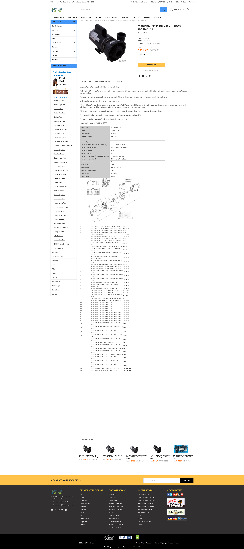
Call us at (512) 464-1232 (60, 502)
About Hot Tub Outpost (116, 525)
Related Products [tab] (87, 439)
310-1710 (126, 302)
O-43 (124, 230)
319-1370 (126, 266)
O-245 (125, 232)
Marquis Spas (56, 281)
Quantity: (141, 54)
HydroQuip (55, 260)
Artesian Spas (56, 286)
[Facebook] (139, 75)
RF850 (125, 249)
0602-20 (125, 226)
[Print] (146, 75)
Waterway (55, 252)
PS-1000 (125, 292)
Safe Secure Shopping (115, 509)
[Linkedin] (65, 509)
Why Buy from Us (114, 518)
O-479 (125, 264)
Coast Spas (55, 290)
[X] (55, 509)
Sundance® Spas (57, 256)
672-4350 (126, 253)
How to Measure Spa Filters (146, 497)
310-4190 (126, 282)
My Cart (82, 497)
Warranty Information (103, 82)
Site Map (111, 512)
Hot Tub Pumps (84, 518)
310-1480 (126, 314)
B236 (124, 351)
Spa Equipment (58, 17)
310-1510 (126, 320)
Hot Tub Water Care (144, 494)
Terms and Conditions (152, 543)
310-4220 (126, 271)
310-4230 (126, 285)
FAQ (139, 515)
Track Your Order (114, 515)
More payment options (151, 70)
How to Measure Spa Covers (146, 500)
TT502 (125, 354)
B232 (124, 339)
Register (191, 2)
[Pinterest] (149, 75)
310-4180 (126, 288)
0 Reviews (119, 82)
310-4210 (126, 275)
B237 (124, 323)
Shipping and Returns (115, 503)
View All (54, 294)
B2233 (125, 342)
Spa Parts (72, 17)
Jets (81, 515)
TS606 (125, 335)
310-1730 (126, 306)
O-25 (124, 238)
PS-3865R (126, 290)
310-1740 (126, 308)
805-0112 (126, 236)
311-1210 (126, 261)
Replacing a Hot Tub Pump (146, 503)
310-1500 (126, 316)
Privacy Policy (113, 497)
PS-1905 (125, 295)
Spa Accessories (85, 503)
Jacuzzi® (55, 273)
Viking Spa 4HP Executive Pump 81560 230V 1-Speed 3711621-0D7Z (183, 456)
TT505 (125, 361)
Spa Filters (83, 506)
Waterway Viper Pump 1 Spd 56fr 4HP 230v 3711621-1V (113, 456)
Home (81, 494)
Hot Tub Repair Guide (144, 521)
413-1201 (126, 246)
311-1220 (126, 257)
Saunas (147, 17)
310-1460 (126, 312)
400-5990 (126, 228)
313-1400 (126, 300)
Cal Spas (54, 277)
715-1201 (126, 234)
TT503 (125, 357)
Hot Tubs (135, 17)
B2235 (125, 348)
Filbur (53, 269)
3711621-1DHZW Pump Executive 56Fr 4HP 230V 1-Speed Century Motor (136, 456)
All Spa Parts (83, 521)
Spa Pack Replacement (145, 509)
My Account (83, 500)
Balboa (54, 265)
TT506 (125, 365)
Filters (98, 17)
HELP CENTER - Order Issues (117, 528)
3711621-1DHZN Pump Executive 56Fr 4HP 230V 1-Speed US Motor (160, 456)
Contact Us (112, 494)
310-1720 (126, 304)
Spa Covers (83, 509)
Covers (125, 17)
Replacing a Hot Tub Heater (146, 506)
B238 (124, 327)
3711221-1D (127, 370)
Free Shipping (113, 500)
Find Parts (141, 525)
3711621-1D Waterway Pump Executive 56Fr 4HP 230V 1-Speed (89, 456)
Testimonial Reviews (115, 521)
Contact (177, 543)
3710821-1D (127, 368)
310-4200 (126, 279)
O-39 (124, 240)
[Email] (143, 75)
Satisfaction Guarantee (116, 506)
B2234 (125, 345)
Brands (140, 518)
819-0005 (126, 243)
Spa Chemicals (111, 17)
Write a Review (142, 32)
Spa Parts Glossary (143, 512)
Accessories (86, 17)
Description (86, 82)
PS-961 (125, 298)
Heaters (82, 512)
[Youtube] (62, 509)
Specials (157, 17)
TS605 (125, 331)
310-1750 (126, 310)
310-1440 (126, 318)
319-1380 (126, 268)
